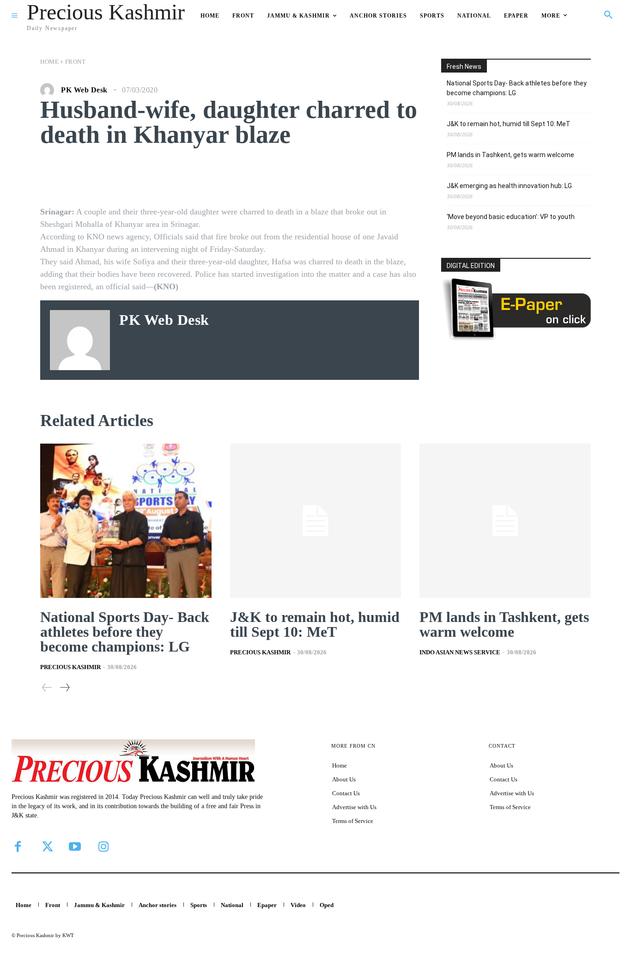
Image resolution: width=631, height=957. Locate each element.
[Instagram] (103, 847)
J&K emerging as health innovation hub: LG (509, 185)
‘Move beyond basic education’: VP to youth (511, 216)
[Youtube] (75, 847)
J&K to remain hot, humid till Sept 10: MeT (508, 124)
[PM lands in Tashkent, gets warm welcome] (505, 521)
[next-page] (64, 687)
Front (75, 61)
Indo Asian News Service (459, 652)
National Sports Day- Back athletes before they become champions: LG (517, 88)
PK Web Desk (84, 90)
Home (49, 61)
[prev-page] (47, 687)
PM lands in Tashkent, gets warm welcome (510, 154)
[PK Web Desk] (49, 90)
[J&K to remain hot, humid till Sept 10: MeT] (315, 521)
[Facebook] (18, 847)
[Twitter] (46, 847)
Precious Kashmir (70, 667)
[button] (608, 15)
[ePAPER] (516, 338)
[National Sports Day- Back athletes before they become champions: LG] (126, 521)
